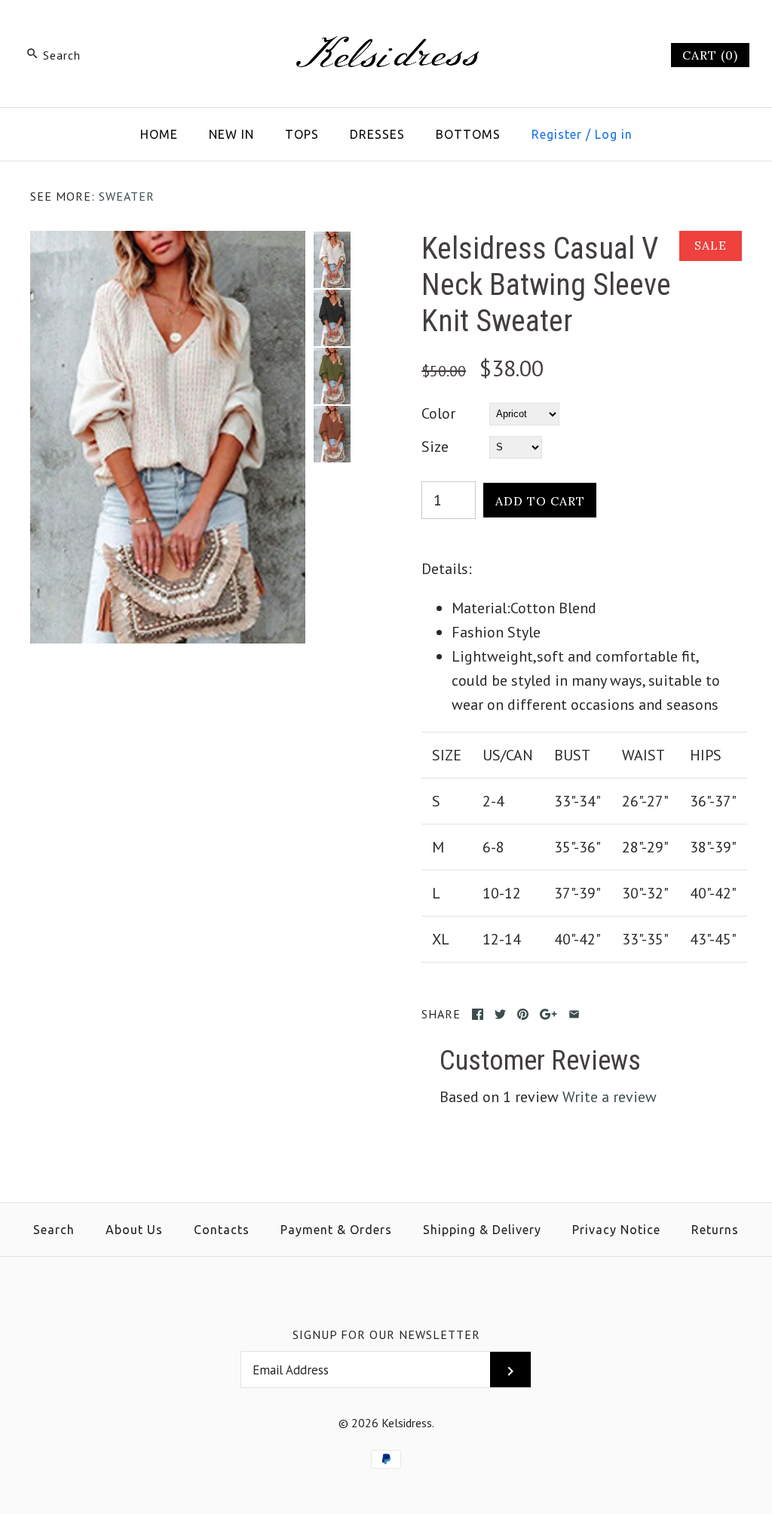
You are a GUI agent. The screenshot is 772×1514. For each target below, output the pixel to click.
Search (54, 1229)
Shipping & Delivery (482, 1229)
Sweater (127, 196)
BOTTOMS (468, 134)
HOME (159, 134)
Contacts (222, 1229)
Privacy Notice (616, 1229)
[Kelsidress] (386, 27)
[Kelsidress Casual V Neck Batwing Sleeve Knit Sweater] (167, 243)
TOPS (302, 134)
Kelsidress (406, 1422)
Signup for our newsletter (386, 1334)
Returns (715, 1229)
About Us (134, 1229)
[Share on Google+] (548, 1014)
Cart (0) (710, 55)
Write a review (609, 1097)
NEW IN (231, 134)
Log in (614, 134)
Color (438, 413)
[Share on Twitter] (500, 1014)
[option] (332, 260)
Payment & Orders (336, 1229)
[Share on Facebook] (477, 1014)
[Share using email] (574, 1014)
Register (557, 134)
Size (435, 446)
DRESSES (377, 134)
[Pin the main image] (522, 1014)
